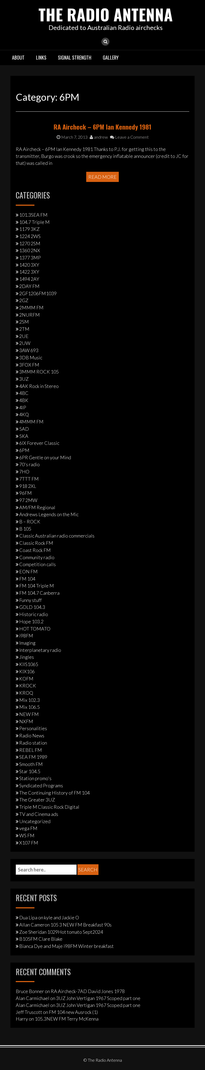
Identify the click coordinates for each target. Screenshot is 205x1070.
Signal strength (74, 57)
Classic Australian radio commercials (56, 536)
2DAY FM (29, 286)
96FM (25, 493)
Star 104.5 (29, 771)
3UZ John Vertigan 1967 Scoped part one (98, 998)
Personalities (33, 728)
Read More (102, 177)
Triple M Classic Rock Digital (49, 807)
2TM (24, 329)
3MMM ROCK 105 (39, 372)
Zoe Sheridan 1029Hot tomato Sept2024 (61, 932)
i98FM (26, 636)
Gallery (111, 57)
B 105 (25, 529)
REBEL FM (30, 750)
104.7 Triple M (34, 222)
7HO (24, 471)
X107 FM (28, 843)
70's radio (29, 464)
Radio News (31, 735)
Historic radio (33, 614)
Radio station (33, 743)
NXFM (26, 721)
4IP (22, 407)
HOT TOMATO (34, 629)
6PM (24, 450)
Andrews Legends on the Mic (48, 514)
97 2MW (28, 500)
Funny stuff (30, 600)
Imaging (27, 643)
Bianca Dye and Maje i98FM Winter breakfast (66, 946)
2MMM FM (31, 307)
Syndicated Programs (41, 785)
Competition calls (37, 564)
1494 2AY (29, 279)
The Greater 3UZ (37, 800)
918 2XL (27, 486)
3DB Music (30, 357)
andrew (100, 136)
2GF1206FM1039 (38, 293)
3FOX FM (29, 365)
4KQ (24, 414)
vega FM (28, 828)
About (18, 57)
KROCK (27, 685)
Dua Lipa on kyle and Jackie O (49, 917)
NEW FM (29, 714)
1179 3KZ (29, 229)
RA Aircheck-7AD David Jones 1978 (88, 991)
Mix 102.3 (29, 700)
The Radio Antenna (105, 14)
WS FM (26, 835)
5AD (24, 429)
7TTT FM (29, 479)
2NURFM (29, 315)
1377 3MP (30, 257)
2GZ (23, 300)
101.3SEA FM (33, 215)
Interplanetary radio (40, 650)
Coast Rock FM (35, 550)
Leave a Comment (131, 136)
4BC (24, 393)
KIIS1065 (28, 664)
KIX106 (27, 671)
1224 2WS (30, 236)
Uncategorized (34, 821)
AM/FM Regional (37, 507)
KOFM (26, 679)
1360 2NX (29, 250)
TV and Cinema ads (38, 814)
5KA (23, 436)
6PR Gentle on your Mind (45, 457)
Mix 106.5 (29, 707)
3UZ (24, 379)
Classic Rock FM (36, 543)
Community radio (36, 557)
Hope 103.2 (31, 621)
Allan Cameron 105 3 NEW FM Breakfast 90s (65, 925)
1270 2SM (29, 243)
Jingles (26, 657)
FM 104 (27, 579)
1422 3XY (29, 272)
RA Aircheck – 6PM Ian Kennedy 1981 (102, 126)
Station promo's (35, 778)
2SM (24, 322)
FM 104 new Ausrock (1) (73, 1012)
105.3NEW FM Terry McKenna (66, 1019)
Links (41, 57)
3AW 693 (28, 350)
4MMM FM (31, 422)
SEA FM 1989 (33, 757)
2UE (24, 336)
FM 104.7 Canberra (39, 593)
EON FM (28, 571)
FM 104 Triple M (36, 586)
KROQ (26, 693)
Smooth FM (31, 764)
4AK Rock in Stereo (39, 386)
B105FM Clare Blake (40, 939)
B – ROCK (29, 521)
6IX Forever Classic (39, 443)
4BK (23, 400)
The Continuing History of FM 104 (54, 793)
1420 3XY (29, 265)
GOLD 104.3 (32, 607)
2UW (24, 343)
